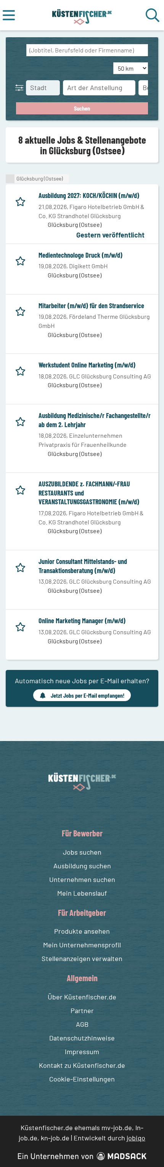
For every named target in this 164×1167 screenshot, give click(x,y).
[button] (21, 87)
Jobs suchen (82, 852)
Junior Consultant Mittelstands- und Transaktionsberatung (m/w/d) (83, 566)
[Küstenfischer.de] (82, 15)
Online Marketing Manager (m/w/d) (82, 620)
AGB (82, 1024)
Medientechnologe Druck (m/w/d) (80, 255)
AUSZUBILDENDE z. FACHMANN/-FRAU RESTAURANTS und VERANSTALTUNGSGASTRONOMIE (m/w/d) (89, 493)
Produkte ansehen (82, 931)
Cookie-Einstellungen (82, 1079)
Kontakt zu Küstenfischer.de (82, 1065)
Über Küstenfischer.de (82, 997)
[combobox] (87, 50)
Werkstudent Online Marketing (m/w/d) (87, 365)
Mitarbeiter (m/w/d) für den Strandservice (91, 305)
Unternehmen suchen (82, 879)
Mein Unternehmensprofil (82, 945)
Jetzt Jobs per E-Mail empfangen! (87, 695)
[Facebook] (76, 809)
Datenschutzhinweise (82, 1038)
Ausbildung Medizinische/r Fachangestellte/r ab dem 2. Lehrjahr (95, 420)
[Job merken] (22, 200)
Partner (82, 1010)
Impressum (82, 1051)
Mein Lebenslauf (82, 893)
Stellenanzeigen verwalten (82, 958)
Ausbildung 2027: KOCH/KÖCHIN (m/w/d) (89, 195)
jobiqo (136, 1138)
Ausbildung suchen (82, 865)
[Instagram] (90, 809)
